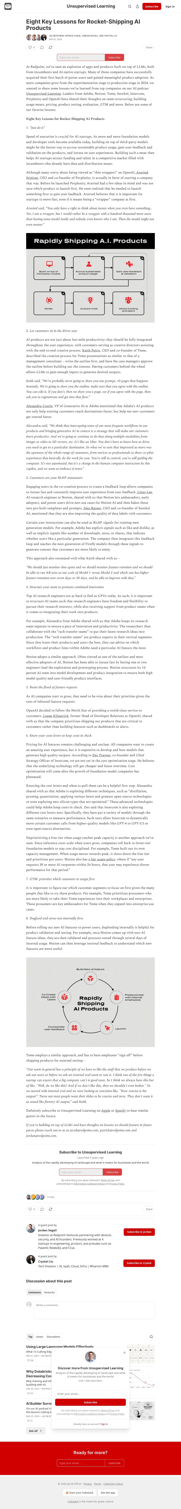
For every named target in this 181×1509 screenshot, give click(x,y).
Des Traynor (101, 755)
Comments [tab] (34, 1292)
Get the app (108, 1492)
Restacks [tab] (49, 1292)
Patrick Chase (73, 36)
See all (33, 1431)
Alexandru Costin (39, 406)
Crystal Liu (110, 36)
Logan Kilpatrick (55, 716)
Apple (105, 1110)
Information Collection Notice (89, 1414)
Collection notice (113, 1483)
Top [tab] (30, 1336)
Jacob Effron (56, 36)
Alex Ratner (92, 508)
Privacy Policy (117, 1414)
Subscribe (151, 6)
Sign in (170, 6)
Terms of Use (107, 1410)
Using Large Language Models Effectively (60, 1347)
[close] (124, 1352)
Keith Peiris (91, 350)
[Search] (129, 6)
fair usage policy (102, 859)
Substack (73, 1501)
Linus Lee (144, 492)
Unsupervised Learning (43, 93)
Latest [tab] (39, 1336)
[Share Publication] (137, 6)
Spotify (120, 1110)
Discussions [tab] (53, 1336)
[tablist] (41, 1292)
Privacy (88, 1483)
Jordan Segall (90, 36)
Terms (97, 1483)
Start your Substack (81, 1492)
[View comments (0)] (42, 47)
